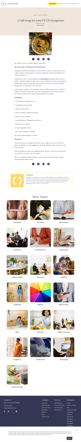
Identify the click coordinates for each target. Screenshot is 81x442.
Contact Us (8, 400)
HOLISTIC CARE (58, 407)
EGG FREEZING (58, 403)
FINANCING (70, 412)
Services (57, 400)
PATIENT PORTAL (71, 405)
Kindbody (41, 25)
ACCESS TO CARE (71, 409)
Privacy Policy (50, 434)
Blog (34, 15)
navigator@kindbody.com (10, 408)
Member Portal (63, 3)
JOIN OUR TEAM (46, 407)
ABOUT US (44, 403)
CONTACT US (45, 416)
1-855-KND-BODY (8, 405)
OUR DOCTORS (46, 405)
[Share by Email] (43, 59)
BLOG (43, 414)
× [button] (77, 429)
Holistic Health (43, 15)
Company (45, 400)
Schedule (52, 3)
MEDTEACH (70, 419)
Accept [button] (69, 438)
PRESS (68, 403)
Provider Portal (74, 3)
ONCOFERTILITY (58, 409)
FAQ (68, 407)
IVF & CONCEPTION (59, 405)
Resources (70, 400)
